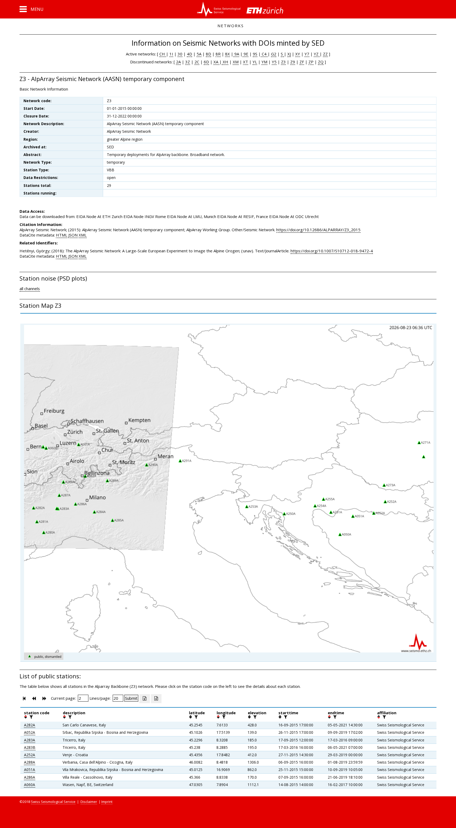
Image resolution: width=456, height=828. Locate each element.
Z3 (283, 61)
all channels (30, 288)
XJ (289, 53)
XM (236, 61)
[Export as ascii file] (156, 698)
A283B (29, 747)
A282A (29, 724)
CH (162, 53)
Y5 (274, 61)
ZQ (321, 61)
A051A (29, 769)
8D (208, 53)
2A (178, 61)
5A (199, 53)
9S (255, 53)
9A (236, 53)
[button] (32, 9)
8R (218, 53)
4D (189, 53)
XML (83, 235)
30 (180, 53)
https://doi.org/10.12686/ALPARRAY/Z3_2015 (318, 229)
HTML (61, 235)
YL (255, 61)
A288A (29, 762)
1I (171, 53)
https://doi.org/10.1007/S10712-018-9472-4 (332, 250)
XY (297, 53)
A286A (29, 777)
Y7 (307, 53)
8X (227, 53)
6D (206, 61)
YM (264, 61)
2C (196, 61)
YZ (317, 53)
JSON (73, 235)
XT (245, 61)
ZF (302, 61)
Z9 (292, 61)
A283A (29, 739)
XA (216, 61)
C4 (264, 53)
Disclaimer (88, 801)
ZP (311, 61)
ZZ (325, 53)
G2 (273, 53)
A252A (29, 754)
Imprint (106, 801)
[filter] (30, 717)
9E (245, 53)
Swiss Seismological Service (53, 801)
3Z (187, 61)
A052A (29, 732)
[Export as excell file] (144, 698)
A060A (29, 784)
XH (225, 61)
